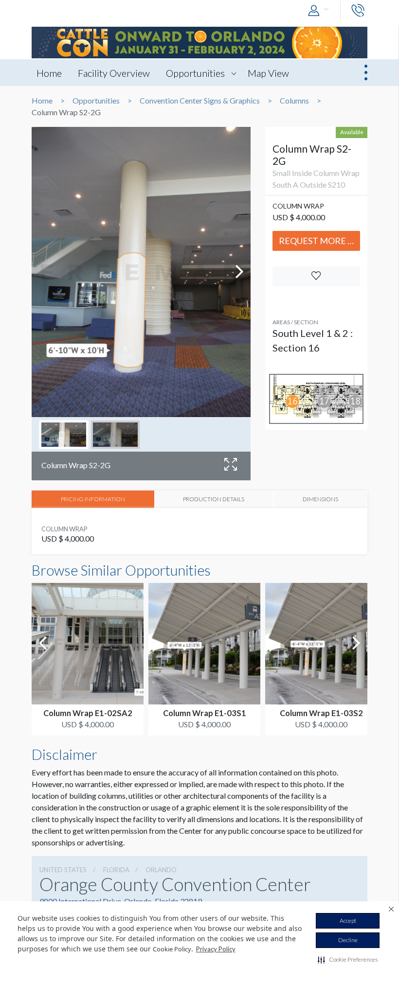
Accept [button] (348, 920)
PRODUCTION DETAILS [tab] (213, 498)
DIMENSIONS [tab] (320, 498)
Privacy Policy (216, 949)
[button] (348, 959)
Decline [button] (348, 940)
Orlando (161, 870)
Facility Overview (114, 73)
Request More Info (319, 240)
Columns (294, 101)
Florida (116, 870)
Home (49, 73)
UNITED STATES (63, 870)
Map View (268, 73)
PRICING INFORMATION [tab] (93, 498)
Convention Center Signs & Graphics (200, 101)
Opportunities (195, 73)
